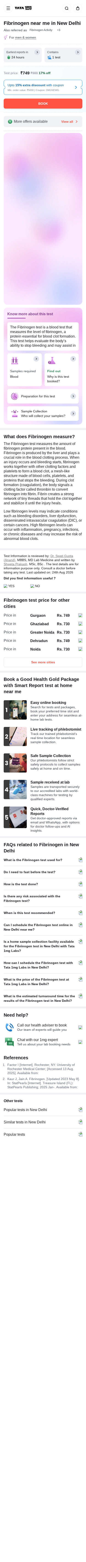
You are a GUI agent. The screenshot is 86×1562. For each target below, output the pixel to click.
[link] (24, 8)
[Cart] (76, 8)
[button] (58, 30)
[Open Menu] (8, 8)
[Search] (65, 8)
